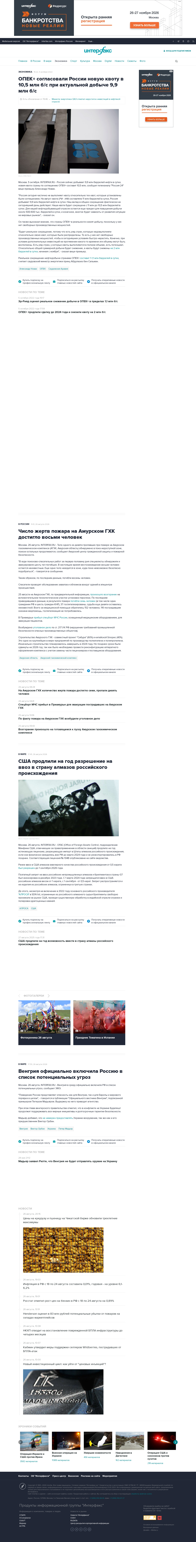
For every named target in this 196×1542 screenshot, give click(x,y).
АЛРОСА (24, 908)
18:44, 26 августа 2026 (40, 334)
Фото (142, 61)
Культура (85, 61)
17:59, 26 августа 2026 (37, 1064)
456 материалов (92, 1457)
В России (35, 61)
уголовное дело (42, 627)
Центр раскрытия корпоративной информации (89, 1523)
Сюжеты (131, 61)
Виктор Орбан (38, 1128)
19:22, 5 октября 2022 (43, 72)
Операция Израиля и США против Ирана (32, 1456)
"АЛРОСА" (23, 894)
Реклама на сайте (90, 1476)
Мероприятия (109, 1476)
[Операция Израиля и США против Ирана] (34, 1450)
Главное (22, 61)
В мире (48, 61)
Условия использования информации (158, 1525)
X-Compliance (25, 1518)
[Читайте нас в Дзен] (72, 1529)
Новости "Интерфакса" (79, 1515)
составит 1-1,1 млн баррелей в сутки (99, 258)
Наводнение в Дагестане (124, 1454)
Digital (108, 61)
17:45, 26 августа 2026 (37, 754)
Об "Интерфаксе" (31, 41)
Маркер (22, 1523)
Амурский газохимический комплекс (58, 658)
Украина (51, 1128)
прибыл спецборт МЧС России (50, 617)
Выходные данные (151, 1527)
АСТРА (22, 1526)
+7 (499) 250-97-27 (117, 1498)
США (33, 908)
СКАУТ (22, 1520)
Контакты (23, 1476)
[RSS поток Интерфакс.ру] (85, 1529)
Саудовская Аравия (58, 269)
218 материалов (155, 1463)
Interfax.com (47, 41)
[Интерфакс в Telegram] (76, 1529)
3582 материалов (28, 1461)
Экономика (61, 61)
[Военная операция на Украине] (66, 1449)
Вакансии (73, 1476)
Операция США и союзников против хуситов (158, 1455)
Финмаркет (80, 41)
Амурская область (29, 658)
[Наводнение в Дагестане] (130, 1449)
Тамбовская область (30, 385)
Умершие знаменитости (97, 1452)
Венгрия (24, 1128)
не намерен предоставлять (58, 1118)
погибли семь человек (83, 601)
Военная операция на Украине (64, 1454)
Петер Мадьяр (66, 1128)
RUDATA (73, 1520)
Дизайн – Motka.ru (150, 1530)
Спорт (73, 61)
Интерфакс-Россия (64, 41)
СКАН (72, 1518)
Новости (119, 61)
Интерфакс (98, 50)
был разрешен (26, 868)
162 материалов (123, 1460)
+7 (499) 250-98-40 (97, 1498)
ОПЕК (43, 269)
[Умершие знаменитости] (98, 1449)
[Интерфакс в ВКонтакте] (81, 1529)
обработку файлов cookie (141, 1494)
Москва (97, 61)
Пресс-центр (59, 1476)
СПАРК (22, 1515)
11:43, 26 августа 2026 (40, 524)
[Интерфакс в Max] (89, 1529)
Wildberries (48, 385)
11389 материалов (60, 1460)
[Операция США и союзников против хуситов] (162, 1449)
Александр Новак (28, 269)
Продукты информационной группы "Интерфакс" (61, 1505)
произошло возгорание (103, 594)
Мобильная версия (11, 41)
